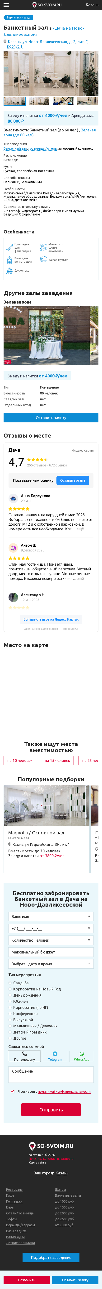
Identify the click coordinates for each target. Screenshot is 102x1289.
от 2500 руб (64, 1225)
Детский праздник (29, 1032)
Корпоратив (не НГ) (30, 1007)
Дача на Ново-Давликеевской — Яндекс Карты (51, 628)
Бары (10, 1207)
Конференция (25, 1014)
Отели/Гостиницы (20, 1213)
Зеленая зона (18, 302)
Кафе (10, 1195)
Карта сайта (37, 1162)
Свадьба (21, 983)
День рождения (27, 995)
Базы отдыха (16, 1231)
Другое (19, 1038)
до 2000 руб (64, 1213)
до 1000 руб (64, 1201)
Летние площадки (20, 1243)
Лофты (11, 1219)
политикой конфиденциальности (64, 1091)
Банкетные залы (68, 1195)
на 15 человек (57, 760)
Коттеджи (14, 1201)
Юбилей (20, 1001)
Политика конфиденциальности (51, 1158)
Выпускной (23, 1020)
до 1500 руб (64, 1207)
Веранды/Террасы (20, 1225)
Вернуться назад (18, 17)
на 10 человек (19, 760)
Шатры (60, 1189)
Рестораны (14, 1189)
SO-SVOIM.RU (50, 5)
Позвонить (26, 1280)
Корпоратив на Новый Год (37, 989)
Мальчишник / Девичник (35, 1026)
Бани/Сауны (15, 1237)
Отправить (51, 1109)
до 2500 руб (64, 1219)
